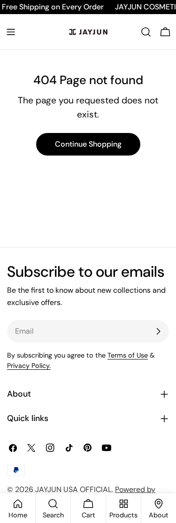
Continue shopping (88, 144)
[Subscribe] (158, 331)
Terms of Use (127, 355)
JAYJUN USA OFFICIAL (73, 489)
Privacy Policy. (29, 365)
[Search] (146, 32)
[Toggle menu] (10, 32)
